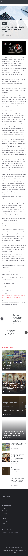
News (4, 23)
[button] (26, 2)
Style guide (14, 552)
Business (4, 508)
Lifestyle (4, 518)
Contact (16, 550)
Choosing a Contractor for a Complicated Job (18, 468)
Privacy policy (22, 550)
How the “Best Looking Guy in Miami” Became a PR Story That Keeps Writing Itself (13, 433)
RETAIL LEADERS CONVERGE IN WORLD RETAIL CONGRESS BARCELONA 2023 (18, 319)
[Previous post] (2, 319)
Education (4, 513)
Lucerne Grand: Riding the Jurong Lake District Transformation (12, 364)
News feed (5, 550)
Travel (3, 523)
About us (11, 550)
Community (4, 510)
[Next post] (26, 333)
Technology (4, 521)
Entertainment (5, 516)
